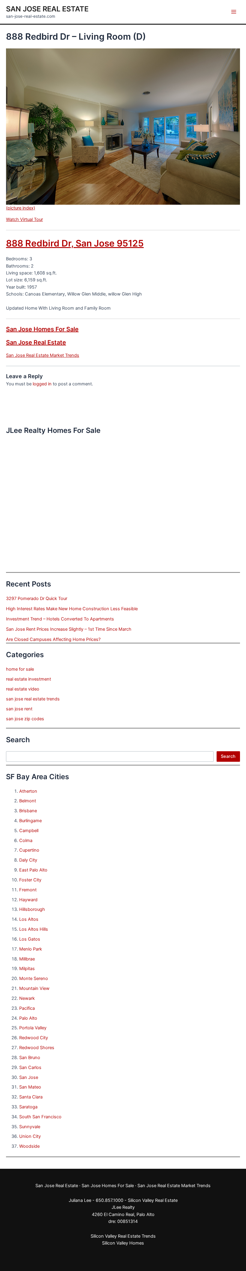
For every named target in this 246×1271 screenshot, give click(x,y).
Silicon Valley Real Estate (153, 1200)
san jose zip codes (25, 718)
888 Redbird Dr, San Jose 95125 (75, 243)
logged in (42, 384)
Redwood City (33, 1037)
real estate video (22, 689)
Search (228, 756)
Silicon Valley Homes (123, 1243)
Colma (25, 840)
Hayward (28, 899)
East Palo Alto (33, 870)
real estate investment (28, 679)
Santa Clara (31, 1097)
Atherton (28, 791)
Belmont (27, 801)
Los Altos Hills (33, 929)
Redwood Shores (36, 1047)
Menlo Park (30, 949)
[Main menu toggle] (233, 11)
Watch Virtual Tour (24, 219)
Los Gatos (29, 939)
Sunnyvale (29, 1126)
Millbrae (27, 959)
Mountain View (34, 988)
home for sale (20, 669)
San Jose (28, 1077)
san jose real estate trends (33, 699)
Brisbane (28, 810)
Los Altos (28, 919)
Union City (30, 1136)
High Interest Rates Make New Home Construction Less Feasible (72, 608)
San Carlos (30, 1067)
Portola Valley (32, 1028)
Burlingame (30, 820)
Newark (27, 998)
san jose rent (19, 709)
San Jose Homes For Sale (42, 329)
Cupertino (29, 850)
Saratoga (28, 1107)
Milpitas (27, 968)
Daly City (28, 860)
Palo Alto (28, 1018)
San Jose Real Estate (47, 9)
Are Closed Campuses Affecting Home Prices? (53, 639)
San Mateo (30, 1087)
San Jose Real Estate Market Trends (42, 355)
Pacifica (27, 1008)
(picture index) (20, 208)
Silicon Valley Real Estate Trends (123, 1236)
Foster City (30, 880)
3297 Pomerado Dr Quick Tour (36, 598)
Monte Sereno (33, 978)
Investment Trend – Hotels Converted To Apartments (60, 619)
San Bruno (29, 1057)
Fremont (28, 890)
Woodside (29, 1146)
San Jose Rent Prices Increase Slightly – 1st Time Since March (68, 629)
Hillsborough (32, 909)
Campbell (28, 830)
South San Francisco (40, 1116)
